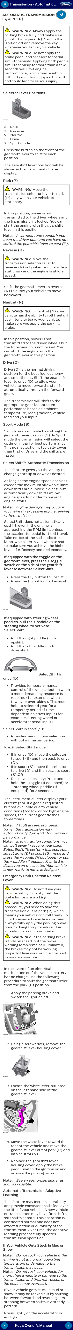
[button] (5, 4)
